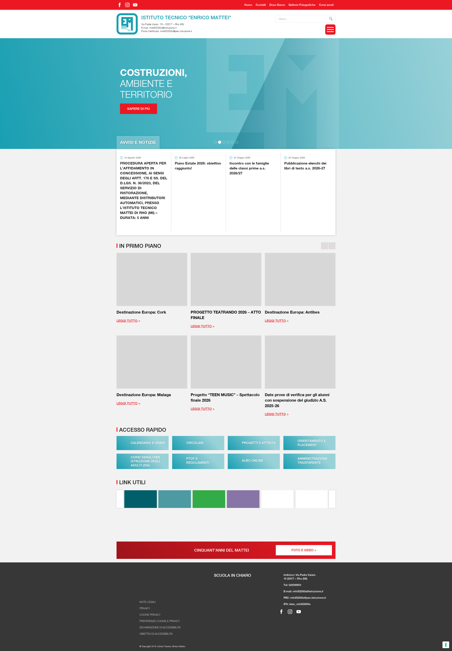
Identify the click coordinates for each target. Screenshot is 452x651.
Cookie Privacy (149, 614)
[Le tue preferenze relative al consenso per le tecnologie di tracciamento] (445, 644)
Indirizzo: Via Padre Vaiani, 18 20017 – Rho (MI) (300, 576)
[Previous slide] (324, 245)
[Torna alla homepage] (127, 23)
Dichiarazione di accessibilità (159, 627)
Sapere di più (138, 109)
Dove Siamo (277, 5)
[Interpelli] (209, 499)
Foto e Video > (304, 550)
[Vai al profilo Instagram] (127, 5)
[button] (215, 142)
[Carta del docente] (311, 524)
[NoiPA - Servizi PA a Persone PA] (243, 524)
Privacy (144, 608)
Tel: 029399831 (292, 584)
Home (248, 5)
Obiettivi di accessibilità (156, 633)
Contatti (261, 5)
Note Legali (147, 601)
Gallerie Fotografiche (302, 5)
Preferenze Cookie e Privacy (159, 621)
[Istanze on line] (209, 524)
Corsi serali (326, 5)
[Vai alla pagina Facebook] (120, 5)
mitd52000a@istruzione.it (163, 27)
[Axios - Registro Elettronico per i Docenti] (140, 499)
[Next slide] (331, 245)
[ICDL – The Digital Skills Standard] (311, 499)
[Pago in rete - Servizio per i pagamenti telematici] (175, 524)
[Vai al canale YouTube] (135, 5)
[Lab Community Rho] (243, 499)
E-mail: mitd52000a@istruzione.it (303, 591)
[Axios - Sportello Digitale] (175, 499)
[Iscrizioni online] (277, 524)
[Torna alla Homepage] (156, 586)
